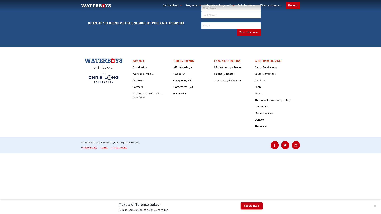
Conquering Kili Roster (227, 80)
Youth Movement (265, 74)
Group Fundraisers (266, 67)
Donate (292, 5)
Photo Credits (119, 147)
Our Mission (139, 67)
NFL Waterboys (182, 67)
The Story (138, 80)
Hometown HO (183, 87)
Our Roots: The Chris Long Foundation (148, 95)
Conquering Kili (182, 80)
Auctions (260, 80)
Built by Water (246, 5)
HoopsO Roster (224, 74)
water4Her (179, 93)
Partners (137, 87)
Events (259, 93)
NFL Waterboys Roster (228, 67)
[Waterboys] (96, 5)
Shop (258, 87)
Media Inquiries (264, 113)
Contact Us (261, 106)
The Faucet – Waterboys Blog (272, 100)
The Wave (261, 126)
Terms (104, 147)
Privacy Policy (89, 147)
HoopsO (179, 74)
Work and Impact (270, 5)
